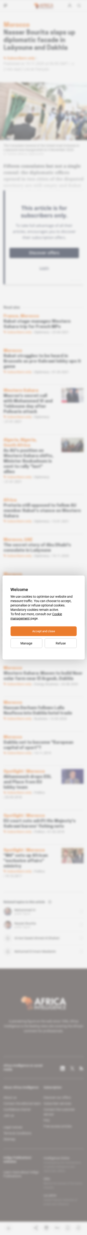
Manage (26, 643)
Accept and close (43, 631)
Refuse (61, 643)
